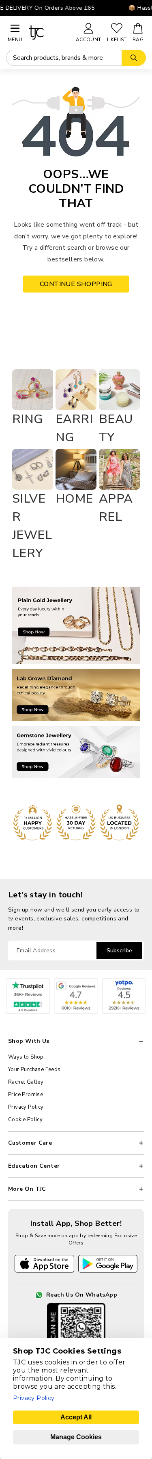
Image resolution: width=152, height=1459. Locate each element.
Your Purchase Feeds (34, 1069)
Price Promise (25, 1094)
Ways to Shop (26, 1057)
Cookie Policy (25, 1119)
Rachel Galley (25, 1082)
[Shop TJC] (49, 32)
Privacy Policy (26, 1107)
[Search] (134, 58)
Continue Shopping (76, 284)
